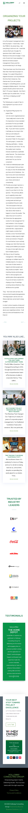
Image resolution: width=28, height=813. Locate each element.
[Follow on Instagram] (20, 757)
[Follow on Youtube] (11, 757)
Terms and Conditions (14, 793)
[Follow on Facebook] (17, 757)
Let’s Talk (10, 725)
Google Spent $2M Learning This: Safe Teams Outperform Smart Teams (14, 360)
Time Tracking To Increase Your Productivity (14, 456)
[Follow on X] (14, 757)
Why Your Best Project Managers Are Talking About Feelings (14, 410)
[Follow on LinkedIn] (8, 757)
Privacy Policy (14, 790)
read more (14, 384)
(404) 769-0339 (15, 742)
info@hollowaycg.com (14, 746)
